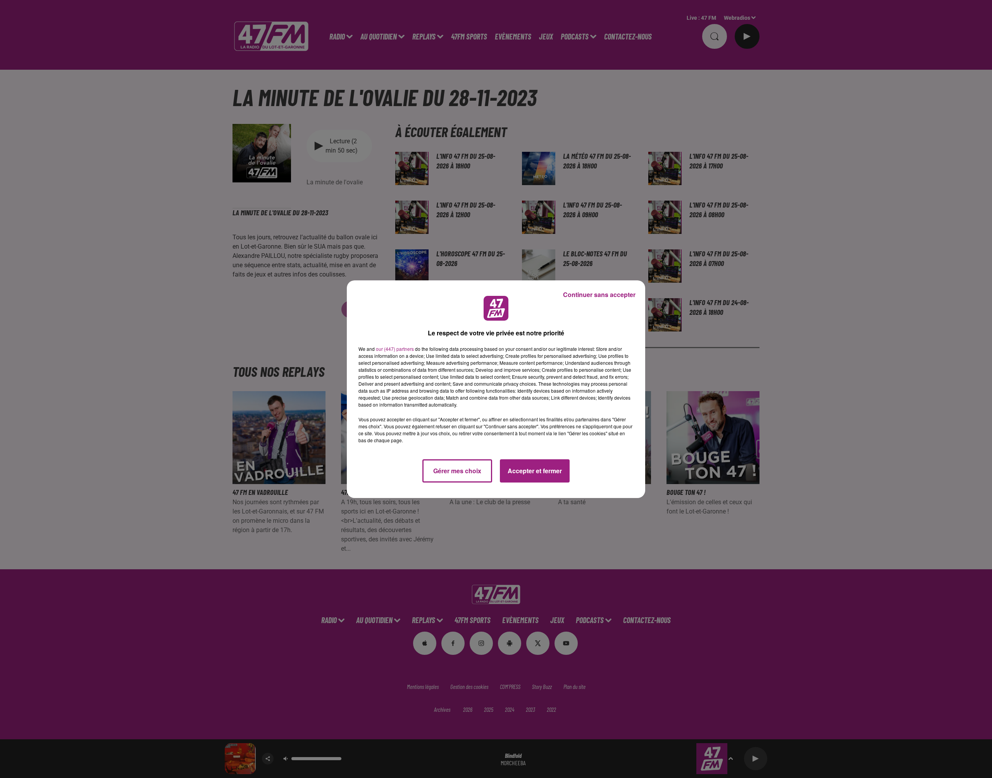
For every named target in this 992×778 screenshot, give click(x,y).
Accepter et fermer (535, 470)
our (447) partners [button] (395, 348)
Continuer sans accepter (599, 294)
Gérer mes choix (457, 470)
